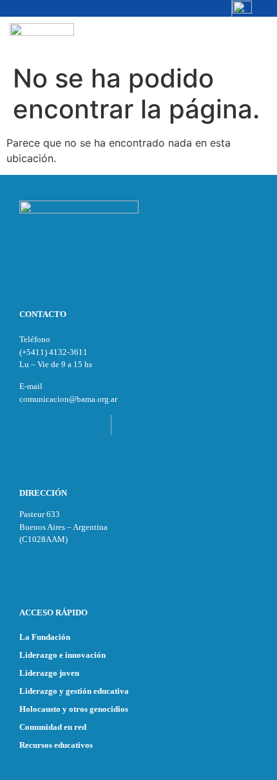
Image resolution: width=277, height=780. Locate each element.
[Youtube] (223, 8)
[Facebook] (53, 425)
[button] (253, 37)
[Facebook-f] (183, 8)
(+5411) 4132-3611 (53, 352)
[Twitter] (203, 8)
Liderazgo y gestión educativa (74, 691)
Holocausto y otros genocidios (73, 709)
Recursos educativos (56, 745)
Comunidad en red (52, 727)
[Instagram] (163, 8)
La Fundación (44, 637)
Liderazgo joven (49, 673)
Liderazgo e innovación (62, 655)
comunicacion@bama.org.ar (68, 399)
